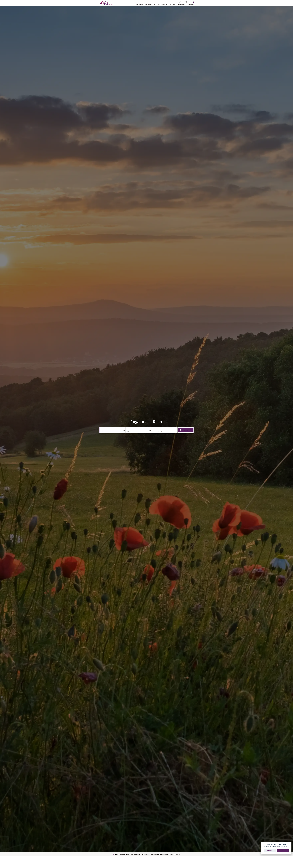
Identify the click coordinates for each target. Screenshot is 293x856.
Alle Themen (190, 4)
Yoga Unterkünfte (162, 4)
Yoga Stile (172, 4)
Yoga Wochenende (149, 4)
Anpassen (269, 850)
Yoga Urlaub (139, 4)
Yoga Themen (181, 4)
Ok (282, 850)
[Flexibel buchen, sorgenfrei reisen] (179, 854)
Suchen (186, 430)
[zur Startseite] (106, 3)
